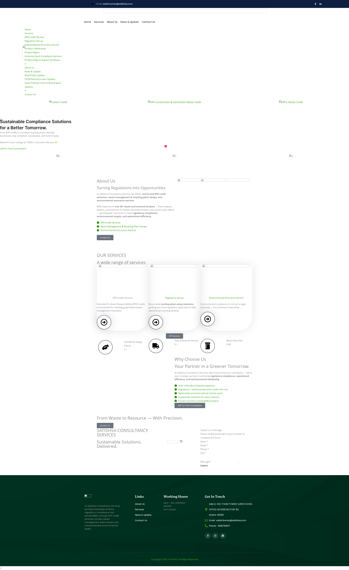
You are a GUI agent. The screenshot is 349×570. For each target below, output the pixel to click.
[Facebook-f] (315, 4)
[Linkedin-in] (320, 4)
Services (99, 22)
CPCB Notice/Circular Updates (40, 79)
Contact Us (148, 22)
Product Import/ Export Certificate (42, 60)
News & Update (130, 22)
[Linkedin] (223, 536)
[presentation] (2, 148)
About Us (112, 22)
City (203, 453)
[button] (165, 146)
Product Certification (35, 48)
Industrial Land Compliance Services (43, 56)
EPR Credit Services (34, 37)
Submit (204, 465)
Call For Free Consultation (13, 148)
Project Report (32, 52)
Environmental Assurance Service (42, 44)
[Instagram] (215, 536)
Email (204, 445)
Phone (204, 449)
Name (204, 441)
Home (87, 22)
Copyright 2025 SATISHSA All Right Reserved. (174, 559)
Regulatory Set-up (34, 40)
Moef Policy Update (35, 75)
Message (205, 461)
